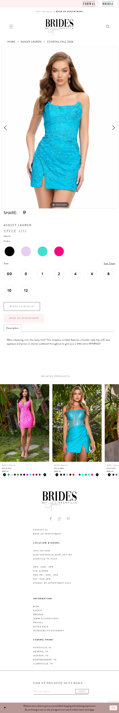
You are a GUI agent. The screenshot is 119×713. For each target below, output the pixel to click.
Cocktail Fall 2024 (60, 42)
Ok (114, 707)
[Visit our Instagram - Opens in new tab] (59, 519)
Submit (82, 691)
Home (11, 42)
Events (37, 610)
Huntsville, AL (42, 647)
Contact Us (40, 530)
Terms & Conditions (46, 618)
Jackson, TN (40, 655)
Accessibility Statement (48, 630)
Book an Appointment (24, 318)
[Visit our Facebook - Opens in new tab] (51, 519)
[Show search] (107, 26)
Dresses (38, 614)
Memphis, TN (40, 651)
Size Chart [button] (109, 263)
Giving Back (40, 626)
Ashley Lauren (31, 42)
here (92, 709)
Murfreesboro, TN (45, 659)
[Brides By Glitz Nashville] (59, 27)
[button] (11, 26)
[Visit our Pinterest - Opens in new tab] (68, 519)
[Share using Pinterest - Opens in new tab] (24, 212)
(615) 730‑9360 (42, 550)
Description (12, 328)
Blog (36, 606)
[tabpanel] (59, 127)
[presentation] (24, 423)
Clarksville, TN (43, 663)
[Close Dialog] (5, 708)
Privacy (38, 622)
